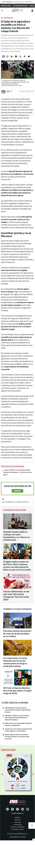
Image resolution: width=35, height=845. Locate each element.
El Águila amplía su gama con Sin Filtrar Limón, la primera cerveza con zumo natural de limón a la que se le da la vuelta (17, 565)
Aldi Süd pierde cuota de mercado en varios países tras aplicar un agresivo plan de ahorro (17, 710)
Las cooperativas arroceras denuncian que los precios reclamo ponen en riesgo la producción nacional (15, 662)
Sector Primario (7, 18)
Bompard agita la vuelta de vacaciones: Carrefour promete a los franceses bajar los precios (16, 737)
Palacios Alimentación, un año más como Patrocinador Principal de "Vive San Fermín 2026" (16, 595)
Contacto (17, 817)
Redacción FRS (9, 91)
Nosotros (17, 820)
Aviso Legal (17, 822)
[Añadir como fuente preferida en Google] (31, 825)
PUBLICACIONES (8, 749)
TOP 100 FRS (28, 2)
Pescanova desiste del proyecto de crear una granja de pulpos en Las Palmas (17, 634)
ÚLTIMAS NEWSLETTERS (20, 5)
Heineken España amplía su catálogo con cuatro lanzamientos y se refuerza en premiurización (16, 535)
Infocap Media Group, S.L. (20, 834)
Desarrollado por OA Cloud (17, 837)
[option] (17, 771)
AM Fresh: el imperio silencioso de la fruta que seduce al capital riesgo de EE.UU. (17, 691)
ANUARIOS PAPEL (6, 5)
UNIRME (17, 491)
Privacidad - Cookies (17, 829)
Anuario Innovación (18, 2)
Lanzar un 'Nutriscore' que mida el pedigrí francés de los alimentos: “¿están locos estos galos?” (17, 472)
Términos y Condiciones (17, 827)
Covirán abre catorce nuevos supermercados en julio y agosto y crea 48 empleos (17, 730)
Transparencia (17, 825)
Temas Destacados (7, 2)
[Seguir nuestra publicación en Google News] (3, 56)
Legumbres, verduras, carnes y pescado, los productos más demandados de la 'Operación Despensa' (16, 718)
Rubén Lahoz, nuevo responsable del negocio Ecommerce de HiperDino (17, 724)
